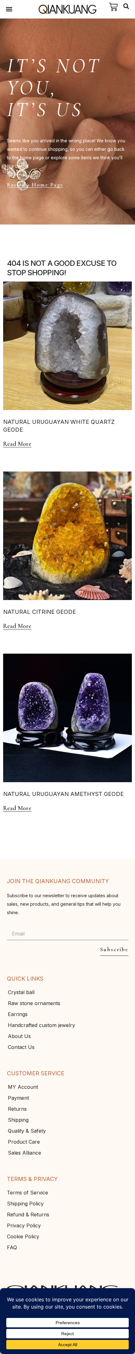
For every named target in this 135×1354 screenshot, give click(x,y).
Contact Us (21, 1047)
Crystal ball (21, 992)
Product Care (24, 1142)
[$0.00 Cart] (113, 7)
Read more (17, 444)
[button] (9, 9)
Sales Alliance (24, 1153)
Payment (18, 1098)
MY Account (23, 1087)
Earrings (18, 1014)
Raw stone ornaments (34, 1003)
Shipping (18, 1120)
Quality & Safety (27, 1131)
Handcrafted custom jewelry (41, 1025)
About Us (19, 1036)
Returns (17, 1109)
